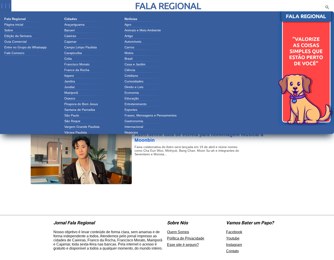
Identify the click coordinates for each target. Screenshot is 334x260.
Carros (129, 47)
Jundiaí (69, 87)
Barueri (69, 30)
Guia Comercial (15, 41)
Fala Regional (168, 6)
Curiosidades (134, 81)
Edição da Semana (18, 36)
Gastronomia (134, 121)
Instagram (234, 245)
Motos (129, 53)
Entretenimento (136, 104)
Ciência (130, 70)
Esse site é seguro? (183, 245)
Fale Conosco (14, 53)
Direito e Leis (134, 87)
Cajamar (70, 41)
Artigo (129, 36)
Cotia (68, 58)
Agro (128, 24)
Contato (232, 251)
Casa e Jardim (135, 64)
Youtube (232, 238)
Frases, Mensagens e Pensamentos (151, 115)
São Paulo (71, 115)
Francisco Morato (77, 64)
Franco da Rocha (76, 70)
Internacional (134, 127)
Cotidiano (131, 75)
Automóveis (133, 41)
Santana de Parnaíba (79, 109)
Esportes (131, 109)
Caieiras (70, 36)
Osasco (69, 98)
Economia (132, 92)
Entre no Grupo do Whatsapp (25, 47)
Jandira (69, 81)
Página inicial (13, 24)
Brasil (128, 58)
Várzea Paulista (75, 132)
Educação (132, 98)
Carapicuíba (73, 53)
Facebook (234, 232)
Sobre (8, 30)
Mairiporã (71, 92)
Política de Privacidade (185, 238)
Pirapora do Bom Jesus (81, 104)
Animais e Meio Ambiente (143, 30)
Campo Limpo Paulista (80, 47)
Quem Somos (178, 232)
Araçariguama (74, 24)
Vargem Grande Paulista (82, 127)
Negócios (131, 132)
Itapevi (69, 75)
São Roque (72, 121)
